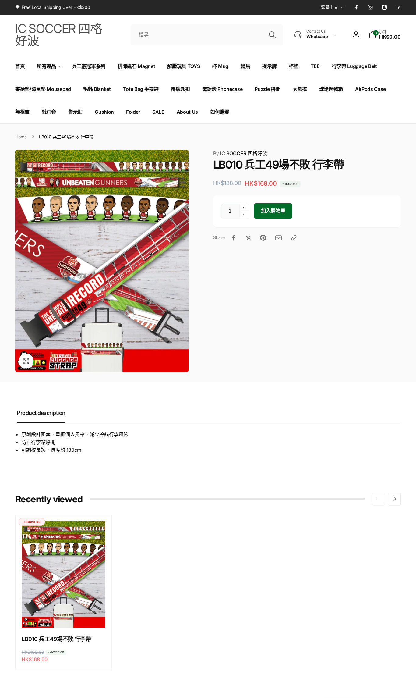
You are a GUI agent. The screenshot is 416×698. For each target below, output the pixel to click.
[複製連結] (294, 238)
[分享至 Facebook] (234, 238)
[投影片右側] (394, 499)
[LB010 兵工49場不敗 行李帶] (63, 616)
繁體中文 (329, 7)
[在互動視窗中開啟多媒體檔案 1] (102, 261)
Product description (41, 413)
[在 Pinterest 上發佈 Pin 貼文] (263, 238)
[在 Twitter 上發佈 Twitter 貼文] (248, 238)
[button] (385, 34)
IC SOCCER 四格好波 (240, 153)
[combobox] (207, 34)
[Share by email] (278, 238)
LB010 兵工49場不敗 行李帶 (56, 639)
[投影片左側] (378, 499)
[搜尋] (272, 35)
